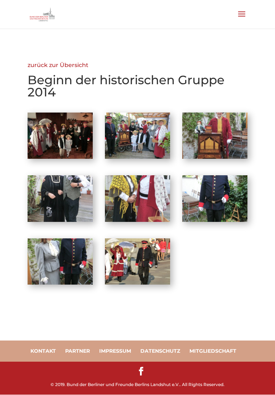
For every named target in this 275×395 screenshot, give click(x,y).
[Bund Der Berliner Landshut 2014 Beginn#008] (137, 282)
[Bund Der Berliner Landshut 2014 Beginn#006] (214, 219)
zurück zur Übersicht (58, 65)
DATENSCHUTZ (160, 351)
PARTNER (77, 351)
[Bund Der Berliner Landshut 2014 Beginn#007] (60, 282)
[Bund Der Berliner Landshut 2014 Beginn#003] (214, 156)
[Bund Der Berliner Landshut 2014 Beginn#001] (60, 156)
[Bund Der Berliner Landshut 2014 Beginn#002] (137, 156)
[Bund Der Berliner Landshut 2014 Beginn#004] (60, 219)
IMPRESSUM (115, 351)
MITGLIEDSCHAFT (212, 351)
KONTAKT (43, 351)
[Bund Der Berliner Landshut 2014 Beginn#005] (137, 219)
